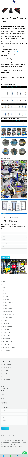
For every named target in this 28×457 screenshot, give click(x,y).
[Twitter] (4, 403)
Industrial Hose (6, 284)
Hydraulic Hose (6, 281)
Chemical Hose (7, 296)
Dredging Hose (6, 338)
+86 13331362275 (5, 392)
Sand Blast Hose (8, 308)
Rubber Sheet (6, 344)
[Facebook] (2, 403)
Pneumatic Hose (6, 323)
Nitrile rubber (15, 51)
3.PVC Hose (5, 370)
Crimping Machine (7, 350)
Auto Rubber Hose (7, 332)
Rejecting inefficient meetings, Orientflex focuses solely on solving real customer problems (13, 443)
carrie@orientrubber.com (7, 400)
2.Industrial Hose (7, 367)
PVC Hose (5, 320)
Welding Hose (7, 305)
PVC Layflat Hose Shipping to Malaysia (10, 435)
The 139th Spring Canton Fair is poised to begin (12, 440)
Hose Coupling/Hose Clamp (9, 347)
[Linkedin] (6, 403)
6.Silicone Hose (6, 376)
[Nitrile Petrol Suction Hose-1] (4, 11)
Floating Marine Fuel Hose (10, 314)
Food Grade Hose (8, 299)
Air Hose (6, 287)
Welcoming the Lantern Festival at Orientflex (11, 446)
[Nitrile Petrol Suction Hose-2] (11, 11)
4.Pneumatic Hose (7, 373)
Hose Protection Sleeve (8, 341)
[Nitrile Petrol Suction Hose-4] (17, 11)
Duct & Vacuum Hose (7, 326)
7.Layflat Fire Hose (7, 379)
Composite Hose (8, 317)
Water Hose (7, 290)
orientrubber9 (4, 396)
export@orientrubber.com (10, 224)
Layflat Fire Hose (6, 335)
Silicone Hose (6, 329)
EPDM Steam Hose (8, 302)
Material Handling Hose (9, 311)
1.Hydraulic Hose (7, 364)
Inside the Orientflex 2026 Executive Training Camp (13, 438)
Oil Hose (6, 293)
